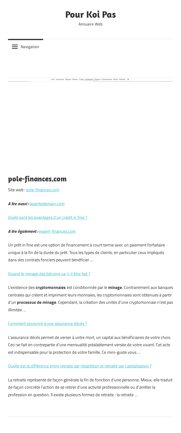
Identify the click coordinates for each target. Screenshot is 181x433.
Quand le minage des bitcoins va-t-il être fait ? (49, 274)
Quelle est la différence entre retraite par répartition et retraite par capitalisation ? (80, 366)
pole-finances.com (42, 190)
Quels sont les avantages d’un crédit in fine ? (47, 217)
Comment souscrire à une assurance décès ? (47, 323)
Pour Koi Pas (90, 14)
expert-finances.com (57, 231)
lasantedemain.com (47, 203)
